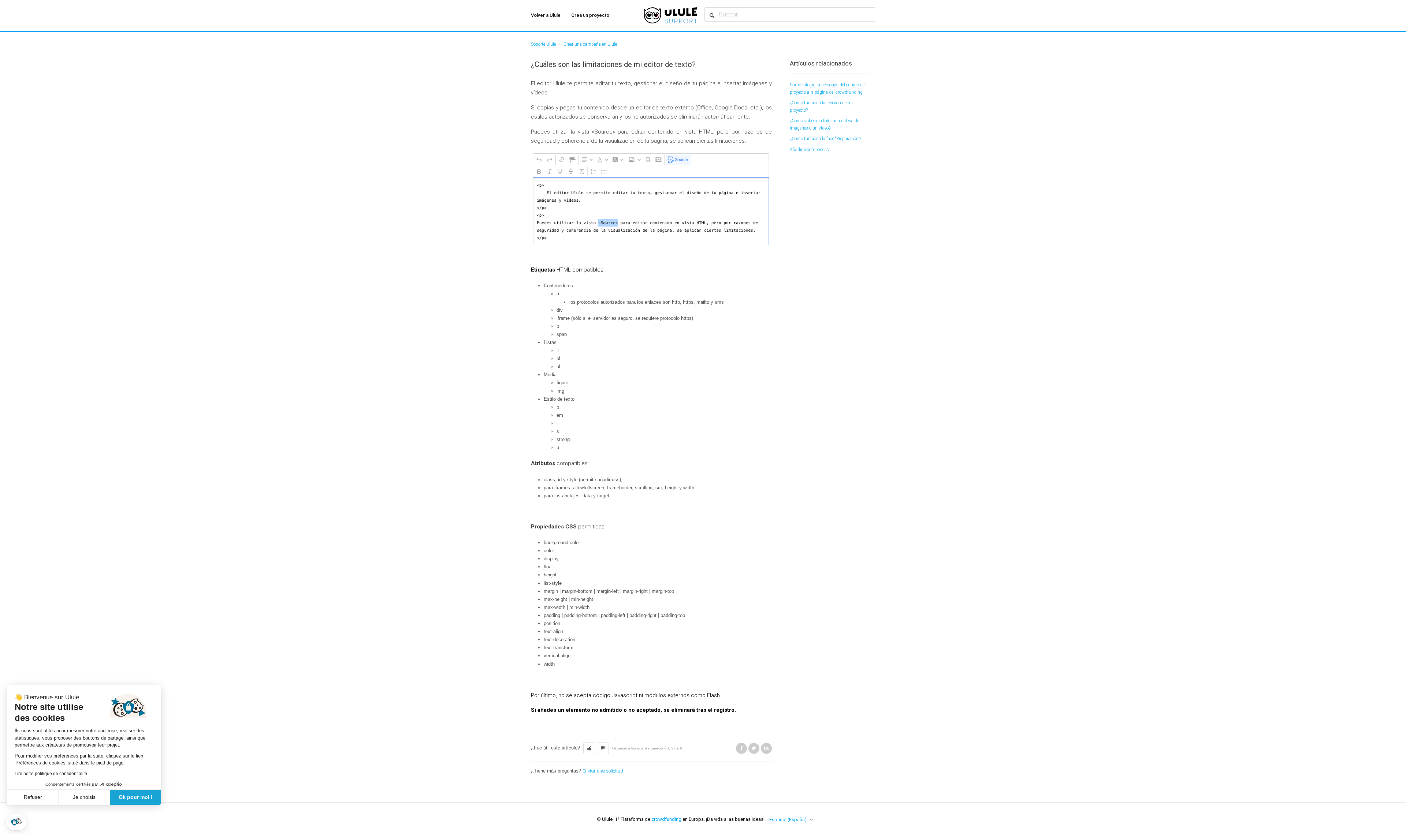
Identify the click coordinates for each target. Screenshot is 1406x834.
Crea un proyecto (590, 15)
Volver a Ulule (546, 15)
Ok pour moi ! (136, 797)
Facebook (741, 748)
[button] (16, 822)
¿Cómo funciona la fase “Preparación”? (825, 138)
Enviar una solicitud (603, 771)
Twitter (753, 748)
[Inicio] (670, 15)
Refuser (33, 797)
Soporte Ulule (543, 44)
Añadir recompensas (809, 149)
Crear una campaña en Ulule (590, 44)
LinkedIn (766, 748)
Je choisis (84, 797)
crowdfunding (666, 819)
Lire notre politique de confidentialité (51, 773)
